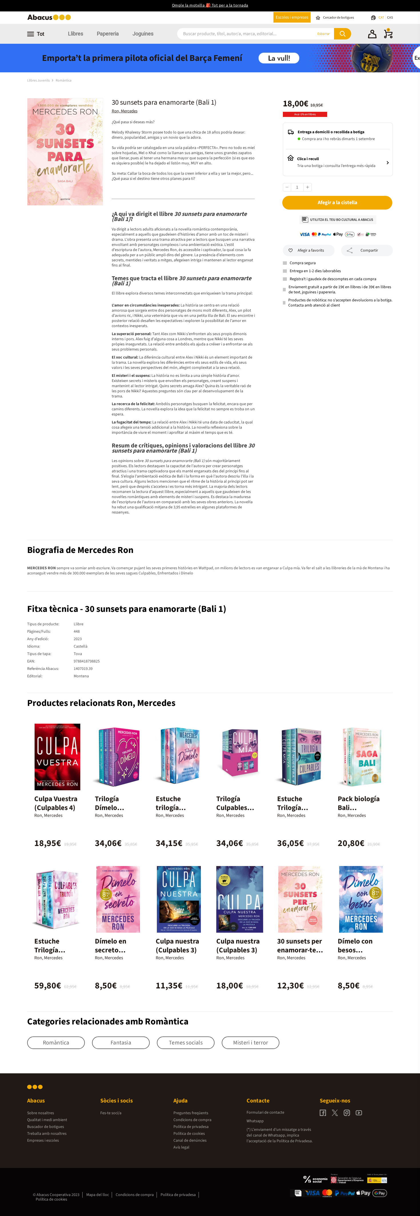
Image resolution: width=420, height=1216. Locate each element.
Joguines (143, 34)
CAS (390, 17)
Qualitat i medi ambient (47, 1120)
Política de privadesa (191, 1127)
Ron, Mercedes (124, 111)
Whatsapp (255, 1121)
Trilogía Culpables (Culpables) (234, 808)
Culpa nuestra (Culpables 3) (177, 945)
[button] (372, 34)
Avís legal (181, 1147)
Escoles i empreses (292, 17)
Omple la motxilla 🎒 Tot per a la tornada (210, 5)
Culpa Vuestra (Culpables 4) (55, 803)
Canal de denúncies (190, 1140)
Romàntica (63, 80)
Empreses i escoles (43, 1140)
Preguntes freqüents (190, 1113)
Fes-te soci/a (110, 1113)
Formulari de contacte (265, 1112)
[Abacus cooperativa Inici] (50, 19)
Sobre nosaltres (40, 1113)
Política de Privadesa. (295, 1141)
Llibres (75, 34)
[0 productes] (388, 37)
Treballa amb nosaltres (47, 1134)
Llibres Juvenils (38, 80)
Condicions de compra (192, 1120)
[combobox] (238, 33)
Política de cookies (189, 1134)
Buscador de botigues (45, 1127)
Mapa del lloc (97, 1195)
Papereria (108, 34)
